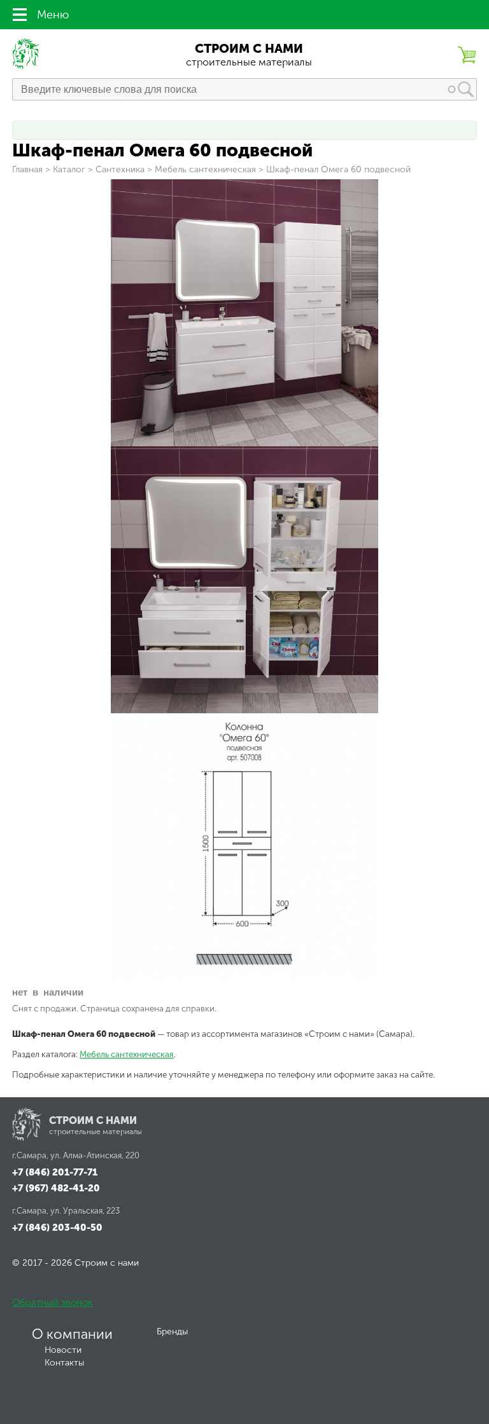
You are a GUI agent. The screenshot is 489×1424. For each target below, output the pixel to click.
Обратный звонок (52, 1302)
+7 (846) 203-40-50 (57, 1227)
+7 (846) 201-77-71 (54, 1172)
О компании (72, 1334)
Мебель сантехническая (205, 169)
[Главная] (26, 66)
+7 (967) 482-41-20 (56, 1188)
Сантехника (120, 169)
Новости (63, 1350)
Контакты (64, 1362)
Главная (27, 169)
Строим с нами (249, 48)
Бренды (172, 1331)
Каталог (69, 169)
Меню (53, 15)
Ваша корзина (467, 54)
